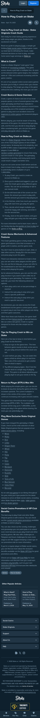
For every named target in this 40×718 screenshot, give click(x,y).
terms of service (27, 686)
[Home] (5, 3)
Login (23, 3)
